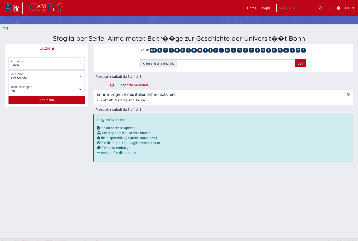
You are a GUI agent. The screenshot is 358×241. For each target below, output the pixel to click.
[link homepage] (12, 8)
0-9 (153, 50)
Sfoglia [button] (265, 8)
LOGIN (348, 8)
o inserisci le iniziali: (158, 63)
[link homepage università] (46, 8)
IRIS (5, 28)
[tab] (102, 85)
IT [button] (329, 8)
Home (251, 8)
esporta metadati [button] (134, 85)
